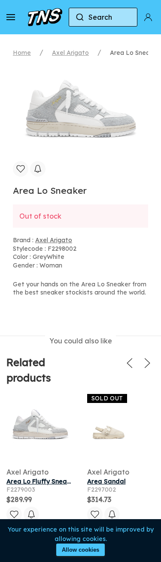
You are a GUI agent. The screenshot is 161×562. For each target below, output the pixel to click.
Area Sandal (106, 481)
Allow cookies (80, 550)
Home (22, 53)
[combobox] (103, 17)
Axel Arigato (70, 53)
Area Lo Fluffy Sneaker (41, 481)
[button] (10, 17)
